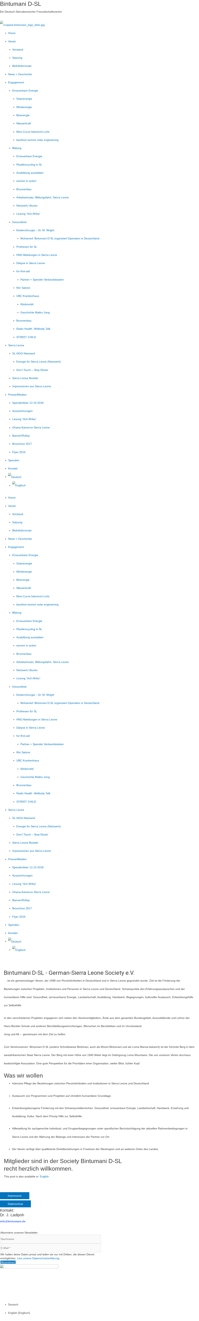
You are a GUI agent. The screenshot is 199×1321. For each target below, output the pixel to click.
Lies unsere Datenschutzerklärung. (38, 1258)
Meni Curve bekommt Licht (32, 131)
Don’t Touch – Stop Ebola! (32, 369)
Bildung (16, 148)
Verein (12, 41)
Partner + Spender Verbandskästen (42, 279)
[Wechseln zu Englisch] (19, 485)
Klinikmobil (26, 304)
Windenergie (24, 107)
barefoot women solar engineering (37, 139)
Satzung (17, 57)
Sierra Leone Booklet (25, 378)
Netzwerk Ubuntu (27, 205)
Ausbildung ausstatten (30, 172)
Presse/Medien (17, 394)
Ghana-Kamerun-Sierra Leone (31, 427)
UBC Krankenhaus (27, 295)
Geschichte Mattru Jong (35, 312)
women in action (26, 180)
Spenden (13, 460)
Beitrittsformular (22, 65)
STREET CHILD (26, 337)
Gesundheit (19, 222)
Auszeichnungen (22, 410)
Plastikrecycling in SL (29, 164)
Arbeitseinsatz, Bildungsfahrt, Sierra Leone (42, 197)
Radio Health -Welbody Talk (33, 328)
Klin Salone (23, 287)
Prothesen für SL (26, 246)
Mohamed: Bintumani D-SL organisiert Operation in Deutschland (59, 238)
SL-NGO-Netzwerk (23, 353)
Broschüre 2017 (22, 443)
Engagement (16, 82)
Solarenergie (24, 98)
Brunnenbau (23, 189)
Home (12, 33)
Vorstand (17, 49)
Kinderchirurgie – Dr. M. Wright (35, 230)
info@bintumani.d (12, 1221)
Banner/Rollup (21, 435)
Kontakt (12, 468)
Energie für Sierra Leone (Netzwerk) (38, 361)
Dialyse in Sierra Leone (30, 263)
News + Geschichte (20, 74)
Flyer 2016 (18, 452)
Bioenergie (23, 115)
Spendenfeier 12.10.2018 (28, 402)
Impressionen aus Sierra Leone (31, 386)
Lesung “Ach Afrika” (28, 213)
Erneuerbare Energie (25, 90)
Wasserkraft (23, 123)
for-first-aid (23, 271)
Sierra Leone (16, 345)
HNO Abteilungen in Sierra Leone (36, 254)
